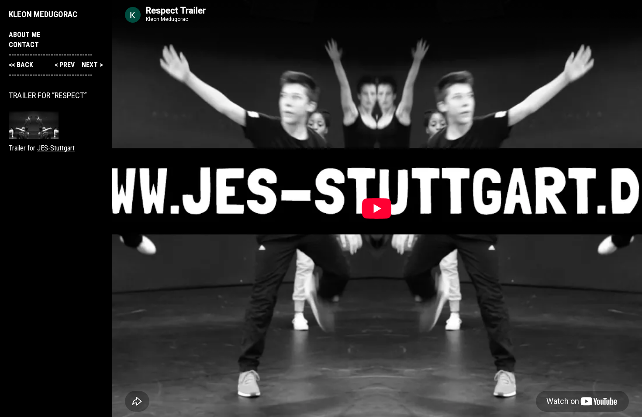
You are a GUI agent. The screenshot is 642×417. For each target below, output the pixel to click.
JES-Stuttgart (56, 148)
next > (92, 65)
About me (24, 35)
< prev (65, 65)
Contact (24, 45)
